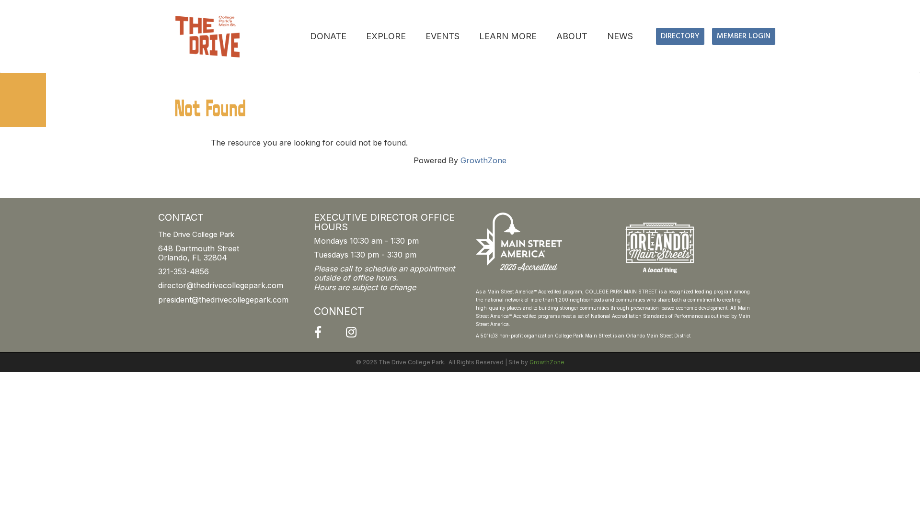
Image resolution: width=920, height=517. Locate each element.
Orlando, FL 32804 (192, 257)
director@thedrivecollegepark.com (220, 285)
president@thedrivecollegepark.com (223, 299)
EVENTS (443, 36)
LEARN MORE (508, 36)
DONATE (328, 36)
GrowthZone (483, 160)
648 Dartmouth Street (198, 248)
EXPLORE (386, 36)
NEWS (620, 36)
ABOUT (571, 36)
